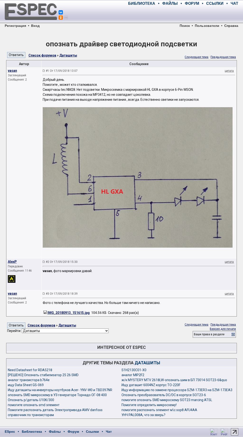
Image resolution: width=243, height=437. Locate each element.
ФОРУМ (192, 3)
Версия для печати (223, 329)
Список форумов (42, 55)
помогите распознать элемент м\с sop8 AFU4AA (159, 410)
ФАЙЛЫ (170, 3)
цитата (229, 70)
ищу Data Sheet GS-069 (26, 385)
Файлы (55, 431)
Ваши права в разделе (209, 334)
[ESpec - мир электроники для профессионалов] (31, 22)
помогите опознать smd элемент (34, 405)
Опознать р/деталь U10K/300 (31, 400)
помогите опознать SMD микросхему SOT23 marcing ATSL (167, 400)
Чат (109, 431)
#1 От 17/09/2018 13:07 (62, 70)
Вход (35, 26)
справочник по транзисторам (31, 415)
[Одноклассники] (61, 17)
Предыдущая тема (223, 57)
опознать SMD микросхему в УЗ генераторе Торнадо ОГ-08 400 (57, 395)
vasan (12, 70)
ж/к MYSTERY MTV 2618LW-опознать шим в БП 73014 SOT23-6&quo (174, 380)
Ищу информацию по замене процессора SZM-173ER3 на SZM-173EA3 (177, 390)
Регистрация (15, 26)
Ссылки (92, 431)
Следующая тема (196, 57)
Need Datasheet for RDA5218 (30, 370)
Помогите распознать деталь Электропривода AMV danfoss (55, 410)
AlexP (12, 262)
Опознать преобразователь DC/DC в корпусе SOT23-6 (164, 395)
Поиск (185, 26)
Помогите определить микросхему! (149, 405)
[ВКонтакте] (61, 12)
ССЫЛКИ (215, 3)
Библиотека (32, 431)
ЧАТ (234, 3)
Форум (73, 431)
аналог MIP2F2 (133, 375)
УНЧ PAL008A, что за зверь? (143, 415)
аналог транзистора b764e (29, 380)
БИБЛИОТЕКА (141, 3)
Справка (231, 26)
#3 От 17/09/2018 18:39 (62, 293)
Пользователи (207, 26)
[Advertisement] (182, 14)
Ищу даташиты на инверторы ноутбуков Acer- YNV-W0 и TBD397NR (60, 390)
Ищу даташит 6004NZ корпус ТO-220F (151, 385)
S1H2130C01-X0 (134, 370)
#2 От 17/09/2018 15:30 (62, 262)
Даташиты (68, 55)
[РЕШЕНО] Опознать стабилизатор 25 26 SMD (43, 375)
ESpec (10, 431)
